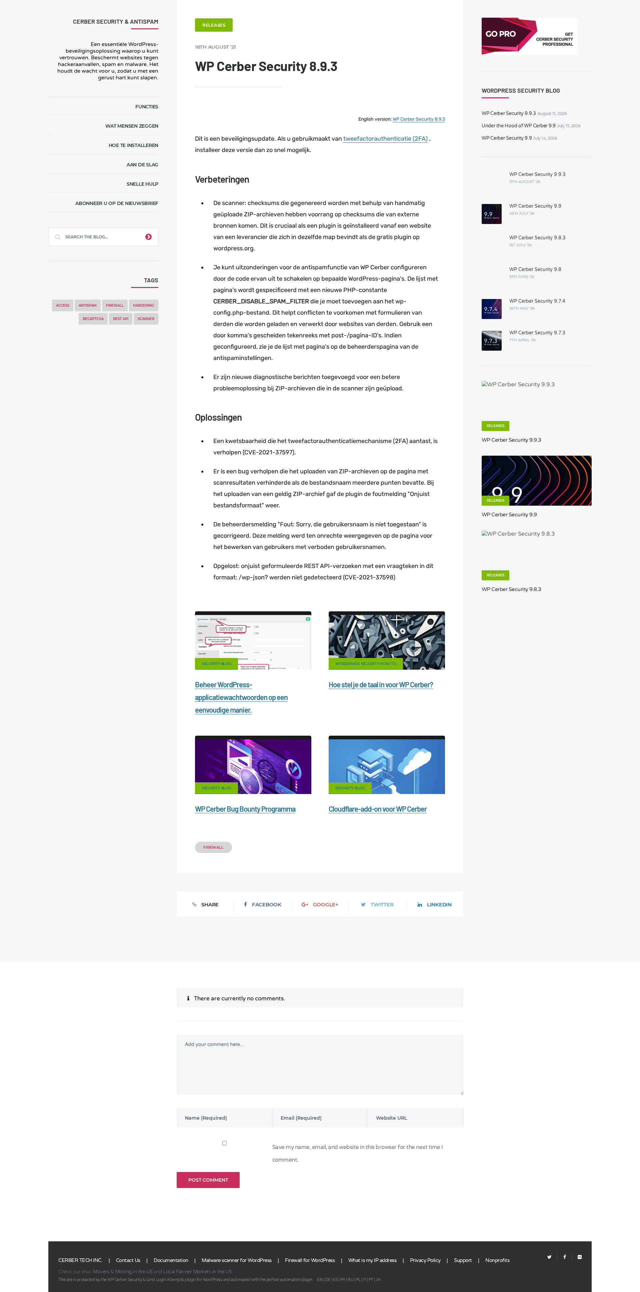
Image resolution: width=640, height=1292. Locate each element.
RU (350, 1279)
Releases (213, 25)
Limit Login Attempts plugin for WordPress (184, 1279)
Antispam (88, 305)
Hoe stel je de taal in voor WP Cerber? (381, 684)
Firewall (115, 305)
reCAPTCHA (93, 319)
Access (62, 305)
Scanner (146, 319)
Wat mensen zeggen (131, 126)
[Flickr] (577, 1257)
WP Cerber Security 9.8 (535, 269)
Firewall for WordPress (310, 1260)
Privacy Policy (425, 1260)
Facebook (266, 904)
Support (463, 1260)
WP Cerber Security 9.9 (507, 138)
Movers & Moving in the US (123, 1272)
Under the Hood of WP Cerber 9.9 (519, 126)
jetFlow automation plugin (289, 1279)
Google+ (325, 904)
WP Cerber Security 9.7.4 (537, 301)
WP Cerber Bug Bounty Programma (245, 808)
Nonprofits (497, 1260)
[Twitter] (549, 1257)
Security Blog (216, 663)
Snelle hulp (142, 184)
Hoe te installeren (133, 145)
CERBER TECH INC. (80, 1260)
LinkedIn (439, 904)
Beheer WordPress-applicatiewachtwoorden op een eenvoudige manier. (241, 697)
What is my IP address (372, 1260)
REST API (120, 319)
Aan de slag (142, 165)
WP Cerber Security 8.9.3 (419, 119)
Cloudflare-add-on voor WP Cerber (378, 808)
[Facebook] (565, 1257)
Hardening (143, 305)
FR (342, 1279)
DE (328, 1279)
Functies (146, 107)
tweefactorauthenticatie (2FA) (385, 138)
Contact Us (128, 1260)
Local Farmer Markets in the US (197, 1272)
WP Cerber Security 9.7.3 (537, 333)
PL (358, 1279)
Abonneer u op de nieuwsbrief (116, 203)
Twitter (382, 904)
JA (378, 1279)
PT (371, 1279)
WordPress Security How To (365, 663)
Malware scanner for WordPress (237, 1260)
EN (320, 1279)
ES (335, 1279)
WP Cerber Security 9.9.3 (509, 113)
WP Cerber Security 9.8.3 (537, 238)
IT (364, 1279)
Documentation (171, 1260)
